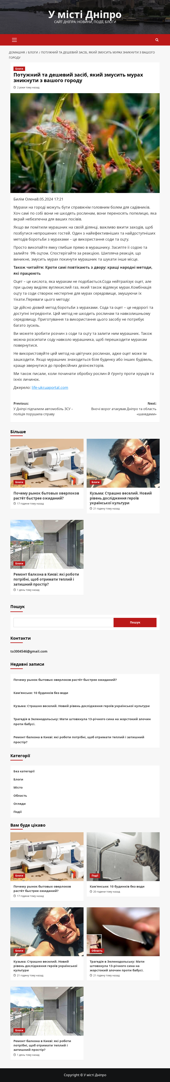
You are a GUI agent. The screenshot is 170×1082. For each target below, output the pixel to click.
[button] (14, 39)
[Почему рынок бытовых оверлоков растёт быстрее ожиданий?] (47, 463)
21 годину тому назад (106, 508)
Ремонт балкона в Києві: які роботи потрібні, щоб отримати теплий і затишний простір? (46, 579)
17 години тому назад (30, 503)
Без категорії (24, 771)
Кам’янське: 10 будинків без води (40, 693)
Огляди (19, 803)
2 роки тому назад (28, 87)
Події (17, 812)
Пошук (17, 606)
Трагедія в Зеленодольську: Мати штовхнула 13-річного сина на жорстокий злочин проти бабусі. (82, 721)
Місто (18, 787)
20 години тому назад (106, 891)
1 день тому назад (28, 590)
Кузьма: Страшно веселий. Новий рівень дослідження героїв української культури (121, 498)
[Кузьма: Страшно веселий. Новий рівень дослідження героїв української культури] (123, 463)
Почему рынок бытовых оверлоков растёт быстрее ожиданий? (46, 496)
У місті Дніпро (85, 14)
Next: (124, 408)
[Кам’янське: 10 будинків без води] (123, 856)
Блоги (19, 68)
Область (20, 795)
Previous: (43, 408)
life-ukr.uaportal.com (50, 387)
